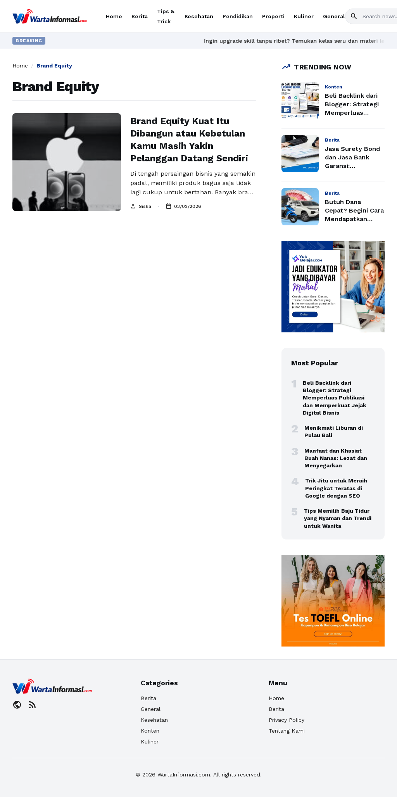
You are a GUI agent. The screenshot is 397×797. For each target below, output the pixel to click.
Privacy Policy (286, 720)
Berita (139, 16)
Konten (150, 731)
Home (114, 16)
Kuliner (304, 16)
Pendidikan (238, 16)
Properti (273, 16)
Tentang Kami (287, 731)
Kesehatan (199, 16)
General (334, 16)
